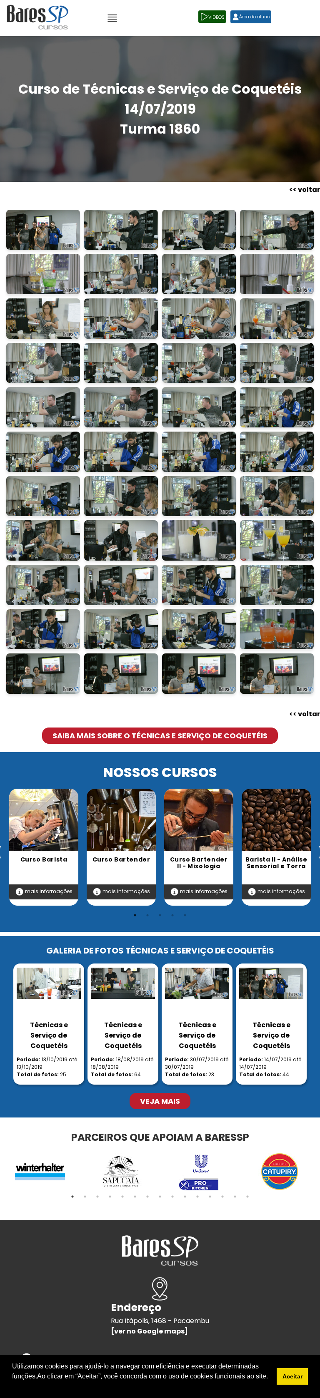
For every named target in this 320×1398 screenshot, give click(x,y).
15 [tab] (247, 1196)
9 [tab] (172, 1196)
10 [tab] (185, 1196)
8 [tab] (160, 1196)
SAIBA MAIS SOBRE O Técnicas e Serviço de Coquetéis (160, 735)
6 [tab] (135, 1196)
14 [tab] (235, 1196)
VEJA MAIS (160, 1101)
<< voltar (304, 189)
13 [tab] (222, 1196)
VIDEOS (216, 17)
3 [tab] (160, 915)
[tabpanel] (43, 847)
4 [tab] (172, 915)
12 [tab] (210, 1196)
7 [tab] (147, 1196)
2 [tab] (147, 915)
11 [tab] (197, 1196)
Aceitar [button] (292, 1376)
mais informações (48, 891)
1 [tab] (135, 915)
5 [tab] (185, 915)
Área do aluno (254, 16)
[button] (13, 1387)
